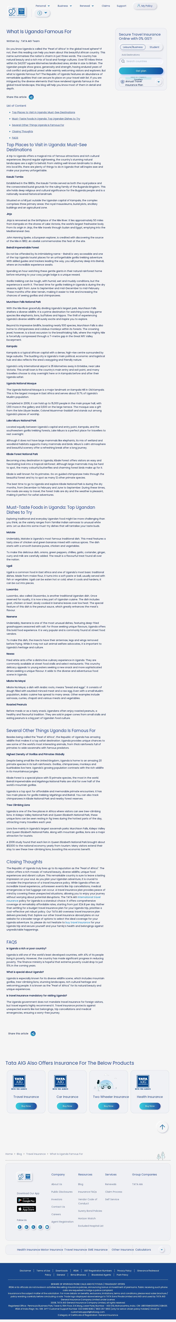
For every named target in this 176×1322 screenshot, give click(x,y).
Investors (56, 1199)
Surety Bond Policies (90, 1211)
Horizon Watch (87, 1218)
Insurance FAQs (87, 1192)
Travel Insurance (36, 1154)
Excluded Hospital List (90, 1226)
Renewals (110, 1184)
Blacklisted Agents (101, 1274)
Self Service (112, 1199)
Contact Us (58, 1206)
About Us (56, 1184)
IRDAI (76, 1270)
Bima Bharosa (78, 1274)
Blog (19, 1154)
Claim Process (113, 1192)
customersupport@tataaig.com (88, 1311)
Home (9, 1154)
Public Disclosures (62, 1192)
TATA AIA (137, 1184)
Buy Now (26, 1106)
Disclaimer (25, 1270)
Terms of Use (43, 1270)
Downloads (62, 1270)
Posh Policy (122, 1274)
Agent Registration (62, 1221)
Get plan (141, 71)
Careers (56, 1214)
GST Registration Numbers (98, 1270)
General (61, 1274)
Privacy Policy (124, 1270)
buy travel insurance (77, 922)
